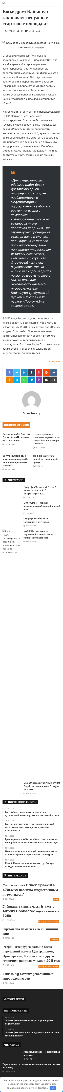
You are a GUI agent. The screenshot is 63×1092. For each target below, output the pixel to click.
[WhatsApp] (24, 380)
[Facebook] (9, 372)
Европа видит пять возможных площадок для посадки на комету (31, 1066)
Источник (54, 361)
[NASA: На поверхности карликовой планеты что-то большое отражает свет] (12, 654)
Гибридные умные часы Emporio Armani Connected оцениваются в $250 (31, 911)
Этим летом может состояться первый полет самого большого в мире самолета (46, 438)
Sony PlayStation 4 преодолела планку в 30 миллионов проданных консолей (15, 460)
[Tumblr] (31, 372)
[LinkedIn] (24, 372)
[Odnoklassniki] (9, 380)
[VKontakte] (53, 372)
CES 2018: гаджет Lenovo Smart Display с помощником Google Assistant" (42, 786)
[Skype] (16, 380)
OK (52, 1087)
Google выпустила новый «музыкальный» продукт (45, 459)
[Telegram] (31, 380)
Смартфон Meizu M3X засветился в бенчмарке (36, 520)
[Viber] (39, 380)
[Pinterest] (39, 372)
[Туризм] (4, 3)
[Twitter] (16, 372)
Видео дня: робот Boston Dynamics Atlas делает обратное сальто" (16, 437)
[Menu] (58, 2)
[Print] (53, 380)
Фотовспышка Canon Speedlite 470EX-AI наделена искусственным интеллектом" (30, 890)
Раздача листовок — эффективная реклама (42, 1053)
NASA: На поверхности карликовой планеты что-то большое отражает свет (39, 534)
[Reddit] (46, 372)
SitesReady (31, 413)
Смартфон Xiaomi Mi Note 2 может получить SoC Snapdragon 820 (40, 490)
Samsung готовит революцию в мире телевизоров (28, 976)
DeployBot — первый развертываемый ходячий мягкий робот (42, 506)
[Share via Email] (46, 380)
